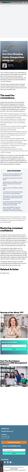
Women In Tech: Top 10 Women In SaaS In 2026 (13, 188)
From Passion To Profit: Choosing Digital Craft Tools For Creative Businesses (13, 192)
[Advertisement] (14, 22)
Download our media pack (14, 442)
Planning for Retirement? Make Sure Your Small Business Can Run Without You (13, 174)
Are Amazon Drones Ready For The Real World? (12, 179)
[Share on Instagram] (2, 470)
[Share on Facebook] (2, 463)
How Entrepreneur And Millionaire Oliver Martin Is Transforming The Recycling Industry (12, 184)
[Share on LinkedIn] (2, 468)
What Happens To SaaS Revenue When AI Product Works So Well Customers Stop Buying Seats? (13, 198)
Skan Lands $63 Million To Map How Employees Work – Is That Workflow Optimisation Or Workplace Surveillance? (13, 209)
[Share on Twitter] (2, 465)
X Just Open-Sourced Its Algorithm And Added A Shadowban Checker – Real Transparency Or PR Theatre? (12, 203)
